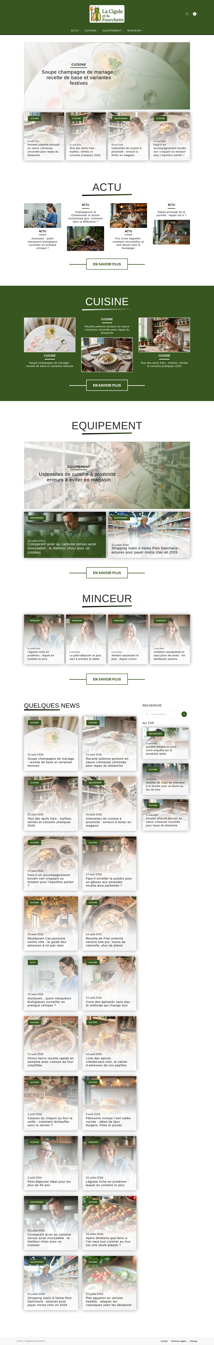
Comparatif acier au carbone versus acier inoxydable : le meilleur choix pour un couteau (62, 548)
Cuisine (78, 64)
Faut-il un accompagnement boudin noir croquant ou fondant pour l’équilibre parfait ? (51, 880)
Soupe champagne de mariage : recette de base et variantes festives (79, 77)
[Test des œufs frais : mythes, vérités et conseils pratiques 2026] (164, 335)
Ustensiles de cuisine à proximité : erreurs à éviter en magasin (127, 152)
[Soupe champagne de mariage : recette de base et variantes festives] (49, 335)
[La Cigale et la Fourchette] (107, 14)
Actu (107, 187)
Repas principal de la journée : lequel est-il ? (171, 214)
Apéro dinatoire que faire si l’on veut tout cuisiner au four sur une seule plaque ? (108, 1241)
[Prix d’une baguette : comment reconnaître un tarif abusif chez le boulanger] (128, 215)
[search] (187, 14)
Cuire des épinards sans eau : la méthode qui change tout (109, 1003)
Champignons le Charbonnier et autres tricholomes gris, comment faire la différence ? (85, 217)
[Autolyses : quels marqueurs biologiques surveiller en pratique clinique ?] (42, 215)
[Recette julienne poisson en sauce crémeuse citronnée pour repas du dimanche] (107, 355)
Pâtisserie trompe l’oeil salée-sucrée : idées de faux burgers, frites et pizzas (109, 1121)
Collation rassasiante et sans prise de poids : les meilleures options (169, 655)
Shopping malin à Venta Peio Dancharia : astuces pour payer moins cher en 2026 (146, 550)
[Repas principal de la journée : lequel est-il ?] (171, 232)
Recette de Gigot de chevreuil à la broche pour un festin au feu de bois (165, 786)
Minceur (107, 598)
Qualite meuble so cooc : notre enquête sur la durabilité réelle (162, 750)
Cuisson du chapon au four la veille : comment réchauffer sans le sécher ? (50, 1121)
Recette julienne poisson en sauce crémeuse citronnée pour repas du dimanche (107, 329)
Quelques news (52, 705)
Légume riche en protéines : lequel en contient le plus (41, 655)
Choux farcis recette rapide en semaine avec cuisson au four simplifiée (51, 1062)
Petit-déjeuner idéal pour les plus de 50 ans (49, 1183)
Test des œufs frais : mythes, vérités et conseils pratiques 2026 (85, 152)
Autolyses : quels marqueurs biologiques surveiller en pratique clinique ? (49, 1002)
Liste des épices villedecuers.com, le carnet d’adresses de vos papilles (106, 1062)
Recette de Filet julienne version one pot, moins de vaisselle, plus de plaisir (106, 942)
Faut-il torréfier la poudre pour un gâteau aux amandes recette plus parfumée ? (109, 882)
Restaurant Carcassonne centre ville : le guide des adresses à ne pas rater (47, 942)
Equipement (121, 118)
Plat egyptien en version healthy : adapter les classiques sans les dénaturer (109, 1301)
